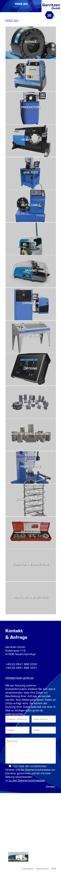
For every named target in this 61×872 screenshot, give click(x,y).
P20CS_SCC (11, 20)
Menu (49, 13)
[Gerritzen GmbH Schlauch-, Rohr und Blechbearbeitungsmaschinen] (51, 9)
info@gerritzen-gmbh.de (19, 678)
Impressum (28, 868)
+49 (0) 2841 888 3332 (21, 664)
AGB (53, 868)
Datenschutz (42, 868)
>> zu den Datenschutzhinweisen (25, 780)
